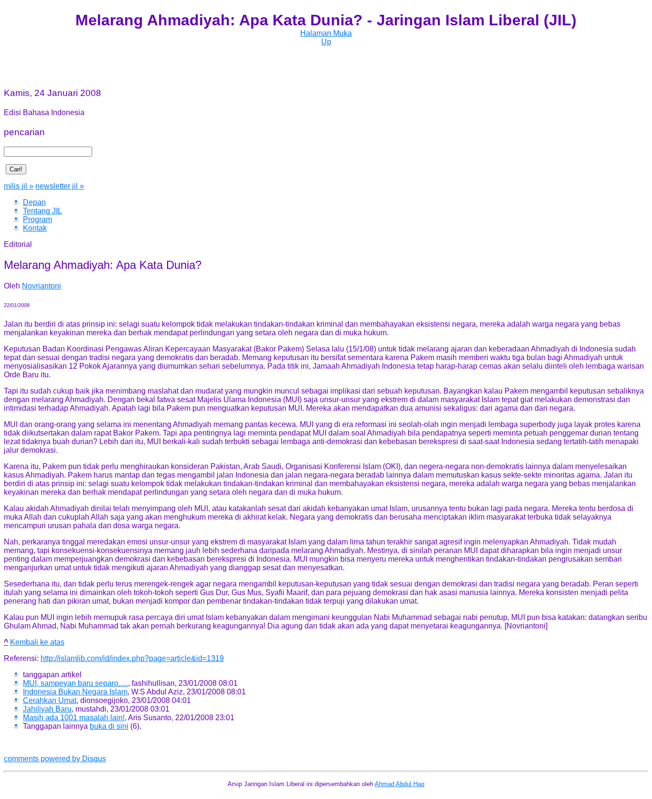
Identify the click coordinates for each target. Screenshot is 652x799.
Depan (34, 202)
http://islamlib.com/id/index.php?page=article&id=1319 (132, 658)
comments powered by (55, 759)
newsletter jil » (59, 186)
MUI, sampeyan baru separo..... (75, 683)
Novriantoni (41, 286)
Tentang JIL (42, 211)
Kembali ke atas (37, 642)
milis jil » (18, 186)
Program (37, 219)
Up (326, 42)
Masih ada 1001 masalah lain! (74, 718)
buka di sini (109, 726)
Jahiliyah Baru (47, 709)
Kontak (35, 228)
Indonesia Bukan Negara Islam (75, 692)
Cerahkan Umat (49, 700)
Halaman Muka (326, 33)
